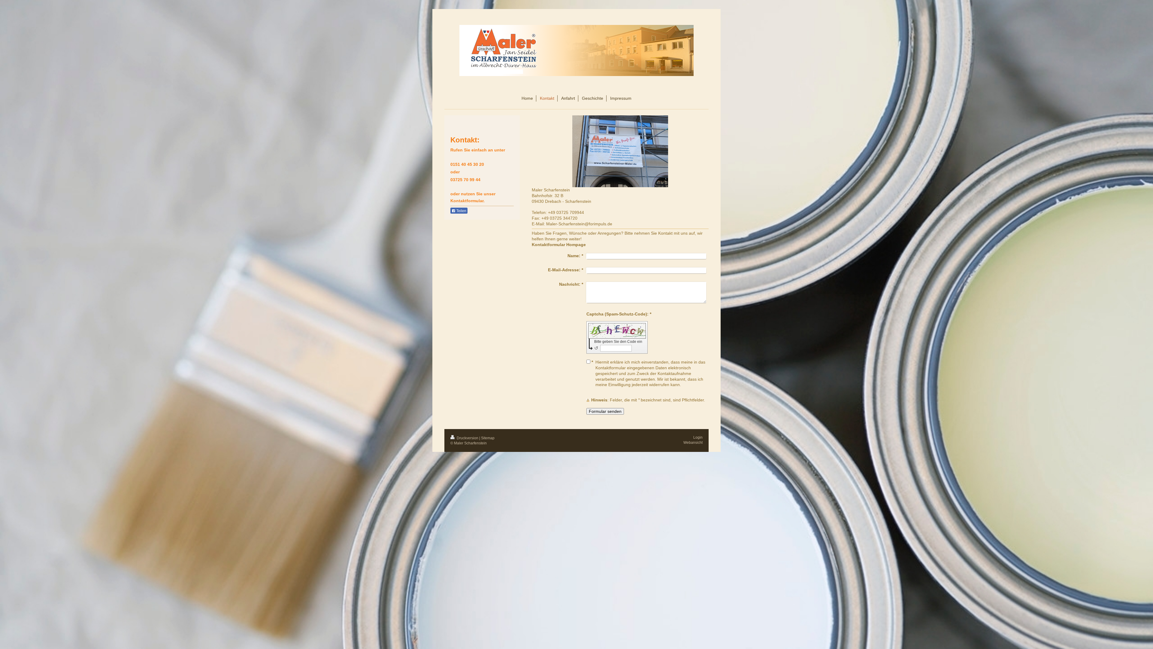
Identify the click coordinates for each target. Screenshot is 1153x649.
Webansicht (693, 442)
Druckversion (467, 438)
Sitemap (488, 438)
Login (698, 437)
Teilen (460, 211)
